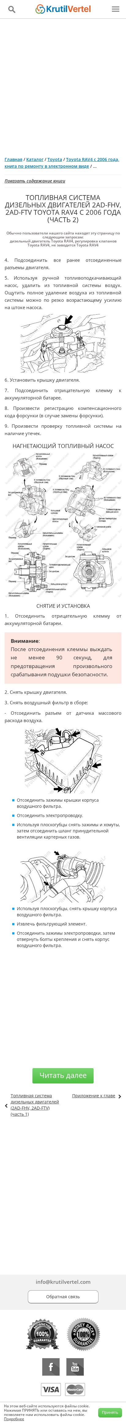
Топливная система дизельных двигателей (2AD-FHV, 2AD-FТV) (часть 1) (35, 1105)
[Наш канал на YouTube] (75, 1367)
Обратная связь (63, 1296)
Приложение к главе (93, 1096)
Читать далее (63, 1075)
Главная (13, 159)
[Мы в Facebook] (51, 1367)
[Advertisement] (63, 85)
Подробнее (14, 1418)
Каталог (34, 159)
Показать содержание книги (35, 181)
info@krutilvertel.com (63, 1281)
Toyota (54, 159)
